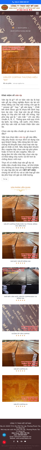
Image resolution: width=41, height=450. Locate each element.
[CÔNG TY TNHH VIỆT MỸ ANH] (13, 28)
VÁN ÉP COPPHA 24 (20, 404)
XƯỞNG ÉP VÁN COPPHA (20, 333)
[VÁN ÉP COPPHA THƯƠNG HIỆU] (20, 59)
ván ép (18, 95)
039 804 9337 (22, 435)
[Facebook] (15, 441)
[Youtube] (26, 441)
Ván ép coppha (22, 28)
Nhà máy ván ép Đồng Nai (20, 261)
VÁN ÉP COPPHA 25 (20, 369)
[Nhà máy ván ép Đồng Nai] (20, 245)
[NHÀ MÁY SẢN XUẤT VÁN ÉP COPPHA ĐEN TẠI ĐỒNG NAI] (20, 280)
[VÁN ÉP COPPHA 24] (20, 388)
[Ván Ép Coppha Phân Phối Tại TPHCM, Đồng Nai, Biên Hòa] (20, 208)
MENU (37, 13)
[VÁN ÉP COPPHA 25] (20, 353)
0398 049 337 (24, 2)
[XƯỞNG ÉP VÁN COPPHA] (20, 317)
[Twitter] (18, 441)
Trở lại (5, 179)
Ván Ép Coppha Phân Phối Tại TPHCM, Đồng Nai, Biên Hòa (20, 225)
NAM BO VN (27, 446)
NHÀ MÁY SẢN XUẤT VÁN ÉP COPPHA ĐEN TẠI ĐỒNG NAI (20, 297)
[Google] (22, 441)
